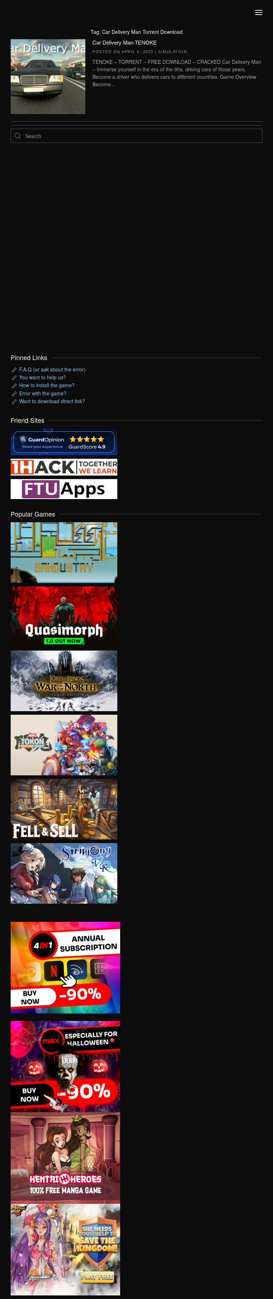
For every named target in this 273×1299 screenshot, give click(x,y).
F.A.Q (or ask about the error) (52, 369)
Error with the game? (42, 393)
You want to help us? (42, 377)
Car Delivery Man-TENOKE (124, 42)
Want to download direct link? (52, 401)
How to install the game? (47, 385)
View (64, 550)
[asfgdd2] (65, 1157)
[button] (258, 12)
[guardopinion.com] (64, 441)
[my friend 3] (64, 466)
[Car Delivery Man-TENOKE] (48, 75)
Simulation (172, 52)
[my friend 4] (64, 488)
